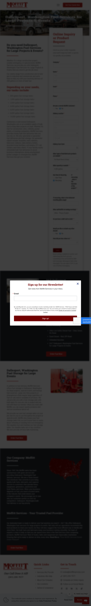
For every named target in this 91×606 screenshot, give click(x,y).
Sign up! (45, 318)
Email (16, 294)
